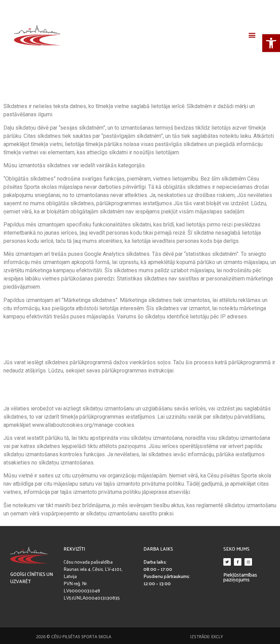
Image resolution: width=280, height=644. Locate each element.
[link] (271, 43)
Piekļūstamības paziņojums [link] (240, 577)
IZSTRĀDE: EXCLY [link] (206, 637)
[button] (251, 35)
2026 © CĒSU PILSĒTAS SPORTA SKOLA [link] (73, 637)
